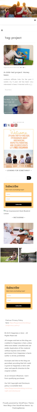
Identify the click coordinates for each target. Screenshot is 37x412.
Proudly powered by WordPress (15, 403)
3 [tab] (16, 122)
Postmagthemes (18, 408)
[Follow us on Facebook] (5, 125)
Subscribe (19, 204)
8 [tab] (23, 122)
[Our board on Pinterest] (12, 125)
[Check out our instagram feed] (15, 125)
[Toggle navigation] (2, 30)
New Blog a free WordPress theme (17, 405)
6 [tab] (20, 122)
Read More (8, 90)
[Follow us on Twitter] (8, 125)
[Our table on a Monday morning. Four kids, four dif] (18, 237)
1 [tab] (13, 122)
